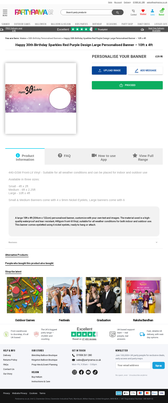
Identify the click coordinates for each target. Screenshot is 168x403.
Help (110, 2)
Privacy (6, 393)
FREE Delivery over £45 (14, 29)
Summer (6, 24)
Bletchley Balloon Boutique (44, 355)
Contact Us (8, 369)
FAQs (5, 364)
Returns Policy (10, 359)
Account (118, 2)
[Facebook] (81, 372)
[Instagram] (74, 372)
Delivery (127, 2)
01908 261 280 (139, 2)
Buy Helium (37, 376)
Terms (42, 393)
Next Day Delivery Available (156, 29)
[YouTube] (88, 372)
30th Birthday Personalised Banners (45, 38)
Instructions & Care (41, 381)
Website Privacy (19, 393)
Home (23, 38)
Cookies (33, 393)
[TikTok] (95, 372)
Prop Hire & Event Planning (44, 364)
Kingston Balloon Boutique (44, 359)
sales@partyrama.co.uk (157, 2)
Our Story (7, 373)
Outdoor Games (22, 24)
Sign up (158, 365)
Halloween (40, 24)
